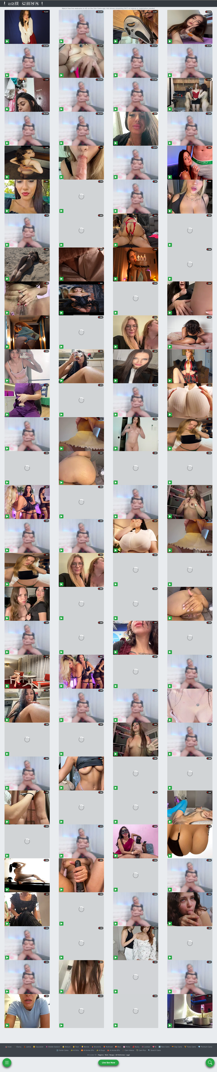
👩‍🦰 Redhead (108, 1047)
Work (106, 1055)
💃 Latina (27, 1047)
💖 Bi (154, 1047)
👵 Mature (66, 1047)
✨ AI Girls (75, 1050)
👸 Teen (76, 1047)
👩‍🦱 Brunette (96, 1047)
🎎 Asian (8, 1047)
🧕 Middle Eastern (53, 1047)
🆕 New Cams (164, 1047)
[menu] (7, 1062)
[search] (210, 1062)
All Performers (120, 1055)
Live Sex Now (108, 1062)
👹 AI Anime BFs (113, 1050)
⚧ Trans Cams (190, 1047)
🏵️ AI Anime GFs (87, 1050)
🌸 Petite (126, 1047)
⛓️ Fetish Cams (62, 1050)
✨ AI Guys (100, 1050)
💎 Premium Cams (205, 1047)
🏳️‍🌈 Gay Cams (177, 1047)
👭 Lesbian (146, 1047)
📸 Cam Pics (141, 1050)
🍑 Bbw (118, 1047)
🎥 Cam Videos (128, 1050)
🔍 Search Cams (154, 1050)
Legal (128, 1055)
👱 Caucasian (38, 1047)
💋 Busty (135, 1047)
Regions (101, 1055)
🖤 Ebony (17, 1047)
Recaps (112, 1055)
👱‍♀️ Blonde (85, 1047)
